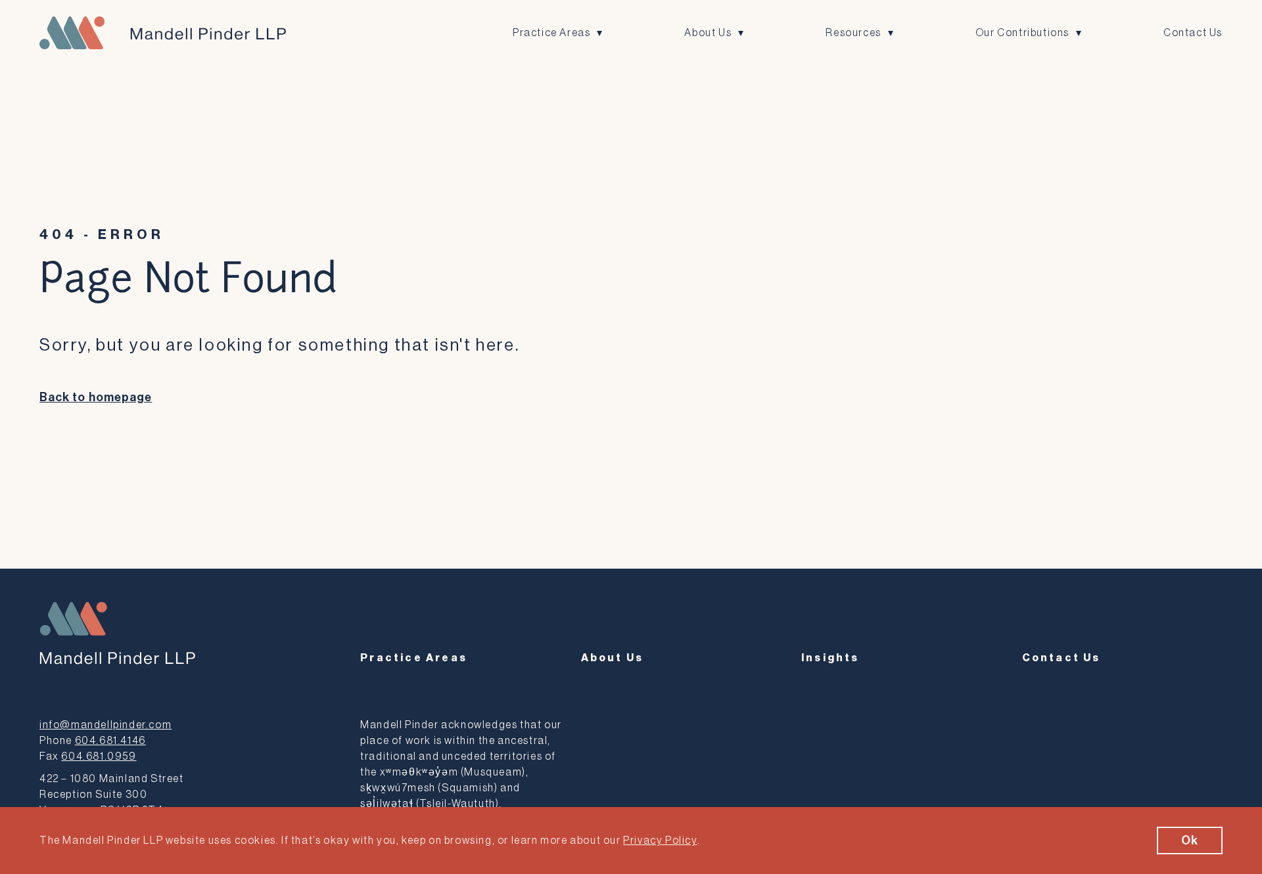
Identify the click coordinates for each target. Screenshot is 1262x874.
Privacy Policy (660, 840)
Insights (830, 658)
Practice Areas (551, 33)
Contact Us (1193, 33)
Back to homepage (95, 397)
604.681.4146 (110, 740)
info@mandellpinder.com (105, 725)
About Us (708, 33)
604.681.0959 (98, 756)
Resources (853, 33)
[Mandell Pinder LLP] (162, 32)
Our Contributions (1022, 33)
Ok (1189, 840)
